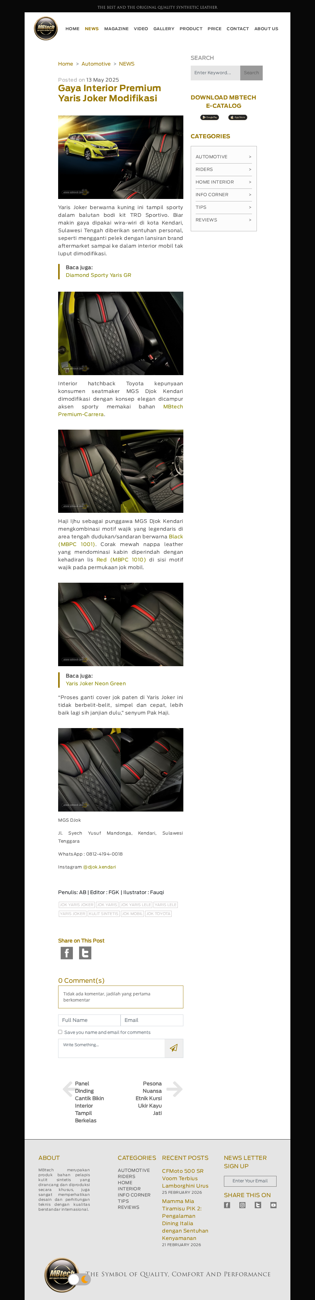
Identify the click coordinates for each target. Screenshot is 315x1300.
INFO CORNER (134, 1195)
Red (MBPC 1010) (121, 559)
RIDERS (126, 1177)
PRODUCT (191, 29)
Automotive (96, 64)
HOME (73, 29)
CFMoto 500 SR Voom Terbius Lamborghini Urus (185, 1179)
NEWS (92, 29)
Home (65, 64)
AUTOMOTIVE (134, 1170)
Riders (224, 170)
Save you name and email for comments (107, 1033)
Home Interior (224, 182)
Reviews (224, 220)
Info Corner (224, 195)
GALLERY (164, 29)
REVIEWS (129, 1207)
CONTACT (238, 29)
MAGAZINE (116, 29)
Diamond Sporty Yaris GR (99, 275)
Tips (224, 207)
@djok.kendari (99, 867)
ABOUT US (266, 29)
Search (251, 73)
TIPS (123, 1201)
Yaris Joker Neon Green (96, 683)
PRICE (215, 29)
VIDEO (141, 29)
